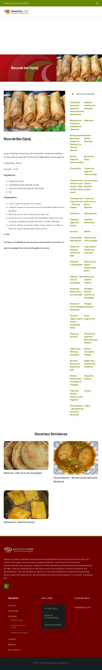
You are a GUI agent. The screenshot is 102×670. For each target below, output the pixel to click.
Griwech (74, 231)
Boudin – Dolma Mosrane (88, 138)
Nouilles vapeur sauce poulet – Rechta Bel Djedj (76, 321)
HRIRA (87, 231)
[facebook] (97, 3)
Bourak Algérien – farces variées (77, 159)
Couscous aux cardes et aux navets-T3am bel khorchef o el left (77, 186)
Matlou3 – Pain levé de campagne (77, 279)
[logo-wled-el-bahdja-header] (17, 10)
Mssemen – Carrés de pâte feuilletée (77, 306)
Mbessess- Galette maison (89, 279)
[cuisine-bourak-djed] (34, 91)
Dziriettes (75, 213)
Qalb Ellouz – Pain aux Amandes (76, 351)
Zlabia (87, 405)
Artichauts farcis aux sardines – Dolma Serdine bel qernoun (77, 108)
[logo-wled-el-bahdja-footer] (19, 547)
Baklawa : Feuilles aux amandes (89, 105)
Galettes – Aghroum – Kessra (75, 222)
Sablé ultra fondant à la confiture (89, 363)
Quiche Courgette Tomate (89, 351)
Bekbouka (89, 120)
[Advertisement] (51, 35)
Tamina (87, 390)
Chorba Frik (75, 168)
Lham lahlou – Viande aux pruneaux (90, 249)
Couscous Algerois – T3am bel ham (90, 171)
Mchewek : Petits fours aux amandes (76, 291)
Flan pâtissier (90, 213)
